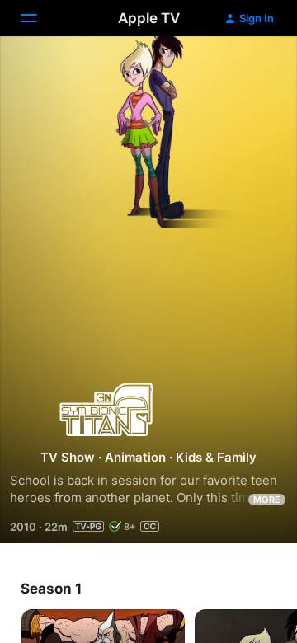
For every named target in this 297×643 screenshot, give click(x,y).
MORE (266, 499)
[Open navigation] (39, 18)
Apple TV (149, 18)
